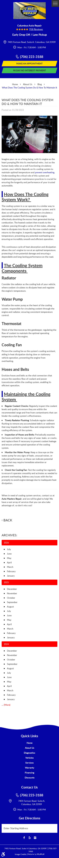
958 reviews (36, 29)
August (10, 606)
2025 (6, 582)
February (11, 571)
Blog (39, 84)
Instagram (35, 837)
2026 (6, 542)
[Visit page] (55, 827)
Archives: (9, 535)
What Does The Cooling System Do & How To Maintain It (29, 87)
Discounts (29, 777)
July (9, 549)
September (12, 602)
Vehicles (29, 757)
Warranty (29, 767)
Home (15, 84)
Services (29, 762)
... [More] (6, 704)
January (11, 575)
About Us (27, 84)
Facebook (24, 837)
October (11, 597)
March (10, 566)
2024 (6, 644)
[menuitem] (29, 743)
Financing (29, 772)
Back (7, 520)
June (9, 553)
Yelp (29, 837)
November (12, 593)
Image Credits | (21, 854)
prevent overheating (44, 172)
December (12, 588)
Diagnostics (29, 752)
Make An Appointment (29, 63)
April (9, 562)
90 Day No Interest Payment (29, 70)
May (9, 558)
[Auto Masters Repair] (29, 10)
